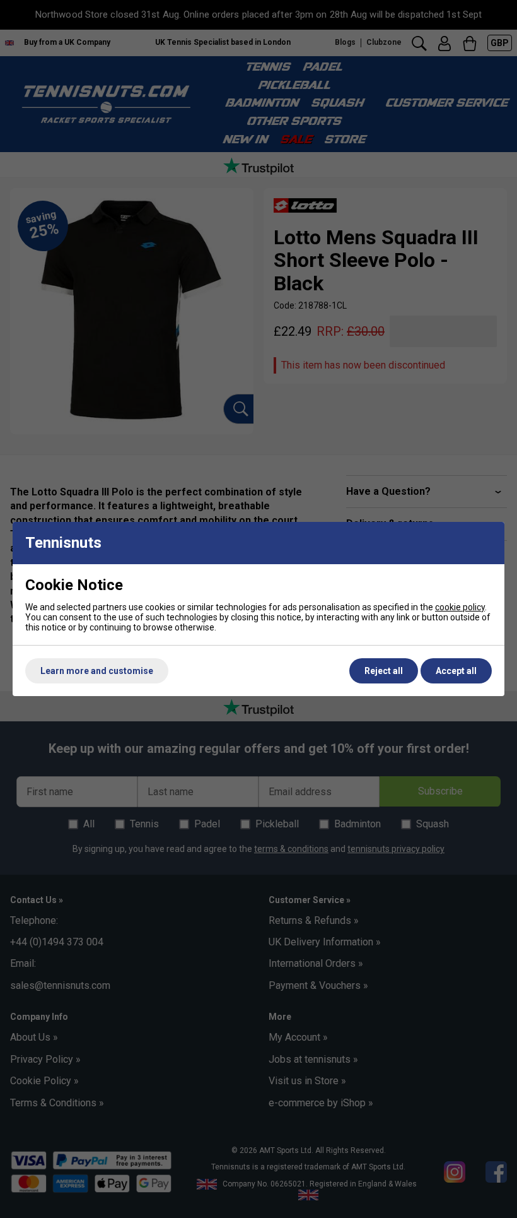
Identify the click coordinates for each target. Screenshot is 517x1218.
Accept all (456, 671)
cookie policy (460, 607)
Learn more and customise (96, 671)
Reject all (383, 671)
